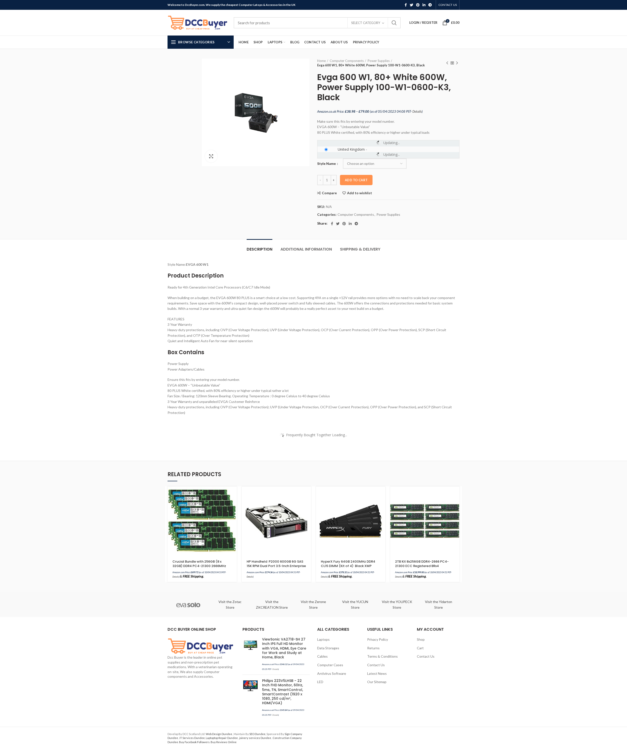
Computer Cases (330, 665)
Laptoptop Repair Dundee (222, 737)
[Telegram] (430, 5)
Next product (457, 62)
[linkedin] (424, 5)
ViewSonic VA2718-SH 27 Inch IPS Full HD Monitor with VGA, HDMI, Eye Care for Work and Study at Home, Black (284, 648)
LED (320, 682)
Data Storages (328, 648)
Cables (322, 656)
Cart (420, 648)
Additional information (306, 249)
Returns (373, 648)
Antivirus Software (331, 673)
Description (259, 249)
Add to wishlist (359, 193)
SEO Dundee (257, 734)
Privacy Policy (377, 639)
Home (321, 61)
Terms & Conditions (382, 656)
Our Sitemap (376, 682)
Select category (365, 23)
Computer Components (347, 61)
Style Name (327, 163)
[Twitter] (411, 5)
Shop (421, 639)
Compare (329, 193)
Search (394, 22)
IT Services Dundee (192, 737)
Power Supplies (379, 61)
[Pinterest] (418, 5)
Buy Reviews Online (224, 742)
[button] (233, 494)
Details (417, 111)
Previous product (447, 62)
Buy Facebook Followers (194, 742)
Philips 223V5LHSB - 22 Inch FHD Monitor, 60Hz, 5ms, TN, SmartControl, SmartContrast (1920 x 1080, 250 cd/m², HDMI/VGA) (282, 691)
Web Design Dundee (219, 734)
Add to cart (356, 180)
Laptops (323, 639)
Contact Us (376, 665)
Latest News (377, 673)
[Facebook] (405, 5)
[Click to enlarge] (211, 156)
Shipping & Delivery (360, 249)
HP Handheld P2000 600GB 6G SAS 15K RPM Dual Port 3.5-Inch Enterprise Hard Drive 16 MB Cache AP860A (276, 566)
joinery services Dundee (255, 737)
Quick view (233, 505)
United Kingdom (351, 149)
